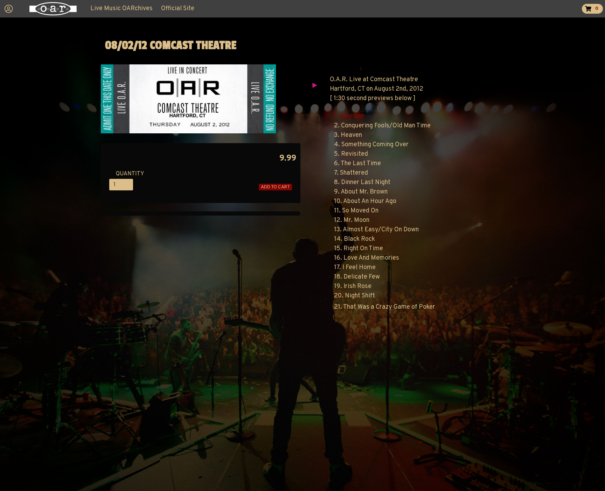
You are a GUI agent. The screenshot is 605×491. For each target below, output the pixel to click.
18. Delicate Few (357, 277)
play (314, 85)
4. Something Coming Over (371, 145)
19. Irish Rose (352, 286)
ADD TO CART (275, 187)
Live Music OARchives (121, 9)
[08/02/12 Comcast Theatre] (188, 131)
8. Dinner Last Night (362, 182)
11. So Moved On (356, 211)
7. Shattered (351, 173)
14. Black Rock (354, 239)
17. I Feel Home (355, 268)
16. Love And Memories (366, 258)
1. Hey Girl (349, 116)
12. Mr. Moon (351, 220)
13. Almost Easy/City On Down (376, 230)
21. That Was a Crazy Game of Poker (384, 307)
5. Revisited (351, 154)
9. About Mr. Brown (361, 192)
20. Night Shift (354, 296)
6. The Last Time (357, 164)
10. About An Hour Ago (365, 201)
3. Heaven (348, 135)
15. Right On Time (358, 249)
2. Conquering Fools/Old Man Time (382, 126)
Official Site (177, 9)
